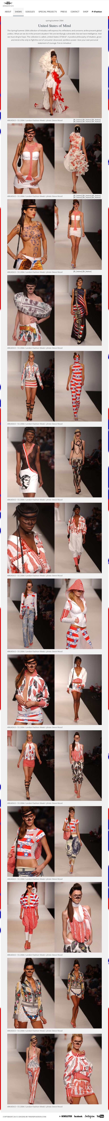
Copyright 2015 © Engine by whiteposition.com (24, 1116)
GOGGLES (30, 12)
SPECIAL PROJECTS (47, 12)
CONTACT (75, 12)
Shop (85, 12)
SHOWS (18, 12)
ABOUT (8, 12)
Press (64, 12)
